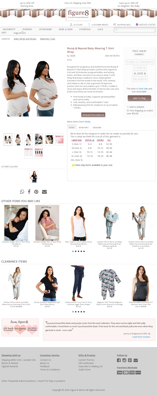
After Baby (45, 29)
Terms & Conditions (50, 369)
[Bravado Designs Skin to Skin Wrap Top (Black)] (16, 222)
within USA (15, 359)
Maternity (9, 29)
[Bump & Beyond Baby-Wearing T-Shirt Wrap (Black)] (47, 283)
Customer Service (100, 24)
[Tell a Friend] (44, 192)
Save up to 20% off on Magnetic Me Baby (129, 4)
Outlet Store (84, 369)
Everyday (85, 29)
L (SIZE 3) (140, 68)
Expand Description (93, 114)
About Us (44, 363)
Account (78, 24)
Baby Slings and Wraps (25, 38)
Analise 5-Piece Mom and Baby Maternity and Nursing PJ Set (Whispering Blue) (109, 244)
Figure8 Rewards (10, 366)
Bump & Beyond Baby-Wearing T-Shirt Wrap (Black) (47, 303)
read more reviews (141, 336)
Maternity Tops (47, 38)
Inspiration (19, 33)
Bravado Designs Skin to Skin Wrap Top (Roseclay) (47, 243)
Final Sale (143, 88)
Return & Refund (10, 363)
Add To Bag (139, 98)
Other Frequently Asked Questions (19, 380)
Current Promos (86, 359)
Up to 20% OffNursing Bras (27, 4)
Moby (73, 56)
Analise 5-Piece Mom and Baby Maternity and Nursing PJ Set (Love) (16, 303)
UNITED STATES (147, 24)
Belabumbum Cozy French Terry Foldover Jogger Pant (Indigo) (78, 303)
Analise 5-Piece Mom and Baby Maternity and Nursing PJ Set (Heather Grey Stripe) (141, 244)
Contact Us (45, 359)
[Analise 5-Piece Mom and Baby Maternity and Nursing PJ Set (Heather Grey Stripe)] (141, 222)
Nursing (27, 29)
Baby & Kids (66, 29)
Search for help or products (51, 380)
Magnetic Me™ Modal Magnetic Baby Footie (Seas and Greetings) (110, 303)
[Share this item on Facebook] (29, 192)
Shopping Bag (124, 24)
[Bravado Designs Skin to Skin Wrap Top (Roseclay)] (47, 222)
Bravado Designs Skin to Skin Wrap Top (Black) (16, 243)
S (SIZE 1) (132, 62)
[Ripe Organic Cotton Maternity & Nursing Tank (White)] (78, 222)
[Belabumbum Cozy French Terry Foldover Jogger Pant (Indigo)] (78, 283)
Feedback (45, 366)
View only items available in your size (93, 164)
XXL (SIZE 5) (140, 79)
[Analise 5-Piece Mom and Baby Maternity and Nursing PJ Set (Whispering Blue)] (110, 222)
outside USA (29, 359)
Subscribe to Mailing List (90, 366)
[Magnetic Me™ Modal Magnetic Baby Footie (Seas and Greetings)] (110, 283)
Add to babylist (137, 106)
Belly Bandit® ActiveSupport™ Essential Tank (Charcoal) (141, 303)
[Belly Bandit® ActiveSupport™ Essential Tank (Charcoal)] (141, 283)
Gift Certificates (86, 363)
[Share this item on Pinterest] (36, 192)
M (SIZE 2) (147, 62)
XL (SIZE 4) (140, 73)
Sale (100, 29)
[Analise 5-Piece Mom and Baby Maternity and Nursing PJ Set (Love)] (16, 283)
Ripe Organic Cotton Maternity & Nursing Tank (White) (78, 243)
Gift (4, 32)
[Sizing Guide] (93, 139)
